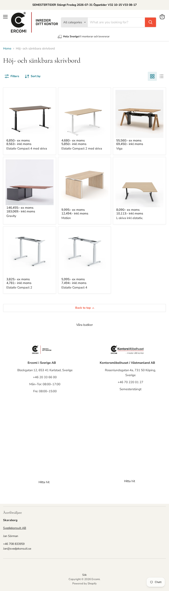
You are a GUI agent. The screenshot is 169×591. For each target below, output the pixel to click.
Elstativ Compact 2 (19, 287)
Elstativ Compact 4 (74, 287)
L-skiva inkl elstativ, (129, 218)
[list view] (161, 76)
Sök (84, 575)
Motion (66, 218)
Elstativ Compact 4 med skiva (26, 148)
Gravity (11, 216)
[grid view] (152, 76)
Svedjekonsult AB (14, 528)
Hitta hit (44, 482)
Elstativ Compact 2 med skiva (81, 148)
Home (7, 48)
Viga (119, 148)
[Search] (150, 22)
